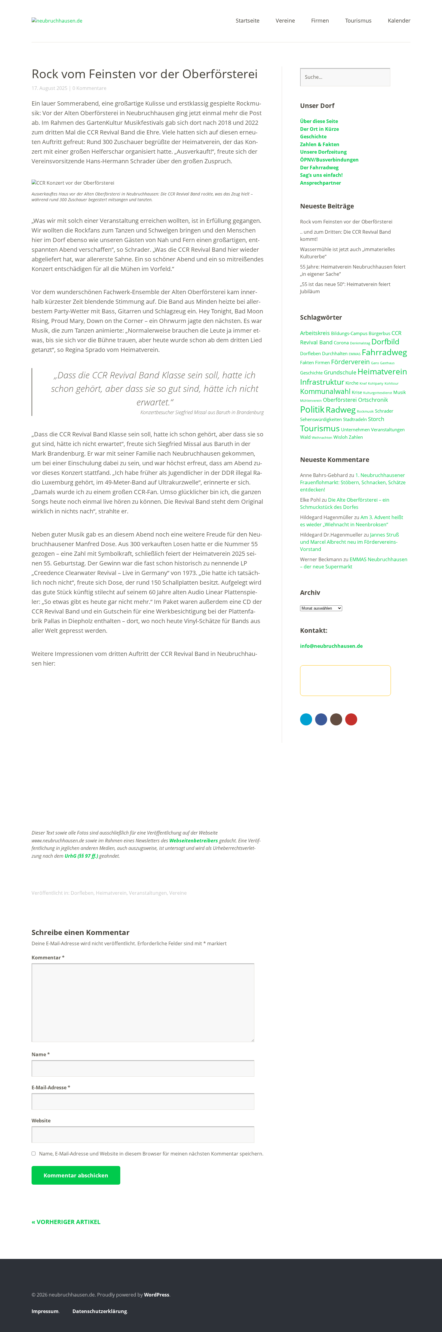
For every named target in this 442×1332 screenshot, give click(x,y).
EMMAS (355, 354)
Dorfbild (385, 341)
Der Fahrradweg (319, 167)
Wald (305, 437)
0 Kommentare (89, 88)
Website (41, 1120)
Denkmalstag (360, 343)
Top (404, 1311)
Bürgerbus (379, 333)
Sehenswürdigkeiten (321, 419)
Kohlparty (375, 383)
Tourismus (358, 21)
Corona (341, 343)
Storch (376, 419)
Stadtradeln (355, 419)
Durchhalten (335, 353)
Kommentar (48, 957)
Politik (312, 409)
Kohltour (391, 383)
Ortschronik (373, 399)
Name (41, 1054)
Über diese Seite (319, 121)
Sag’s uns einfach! (321, 175)
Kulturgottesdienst (377, 393)
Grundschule (340, 372)
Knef (363, 383)
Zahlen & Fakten (319, 144)
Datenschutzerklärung (99, 1311)
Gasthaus (387, 363)
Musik (399, 392)
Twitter (306, 719)
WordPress (156, 1294)
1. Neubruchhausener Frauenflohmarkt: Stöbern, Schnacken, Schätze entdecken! (353, 482)
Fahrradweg (384, 352)
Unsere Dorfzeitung (323, 152)
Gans (375, 363)
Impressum (45, 1311)
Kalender (399, 21)
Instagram (336, 719)
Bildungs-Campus (349, 333)
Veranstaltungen (148, 893)
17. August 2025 (49, 88)
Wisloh (340, 437)
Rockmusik (365, 411)
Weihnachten (322, 437)
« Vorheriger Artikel (66, 1222)
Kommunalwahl (325, 391)
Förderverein (350, 362)
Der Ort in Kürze (319, 129)
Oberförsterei (340, 399)
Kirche (351, 383)
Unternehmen (355, 429)
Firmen (320, 21)
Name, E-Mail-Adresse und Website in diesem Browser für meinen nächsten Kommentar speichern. (151, 1153)
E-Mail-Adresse (51, 1087)
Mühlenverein (311, 400)
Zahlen (356, 437)
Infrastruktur (322, 382)
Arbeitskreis (315, 333)
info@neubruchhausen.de (331, 646)
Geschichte (313, 136)
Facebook (321, 719)
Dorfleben (82, 893)
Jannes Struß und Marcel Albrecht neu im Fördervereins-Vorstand (349, 541)
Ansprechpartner (320, 183)
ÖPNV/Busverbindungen (329, 159)
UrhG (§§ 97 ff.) (81, 856)
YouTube (351, 719)
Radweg (341, 409)
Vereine (285, 21)
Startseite (247, 21)
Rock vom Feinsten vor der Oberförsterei (346, 221)
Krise (357, 392)
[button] (36, 812)
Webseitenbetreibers (193, 840)
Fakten (307, 362)
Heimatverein (111, 893)
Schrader (384, 411)
